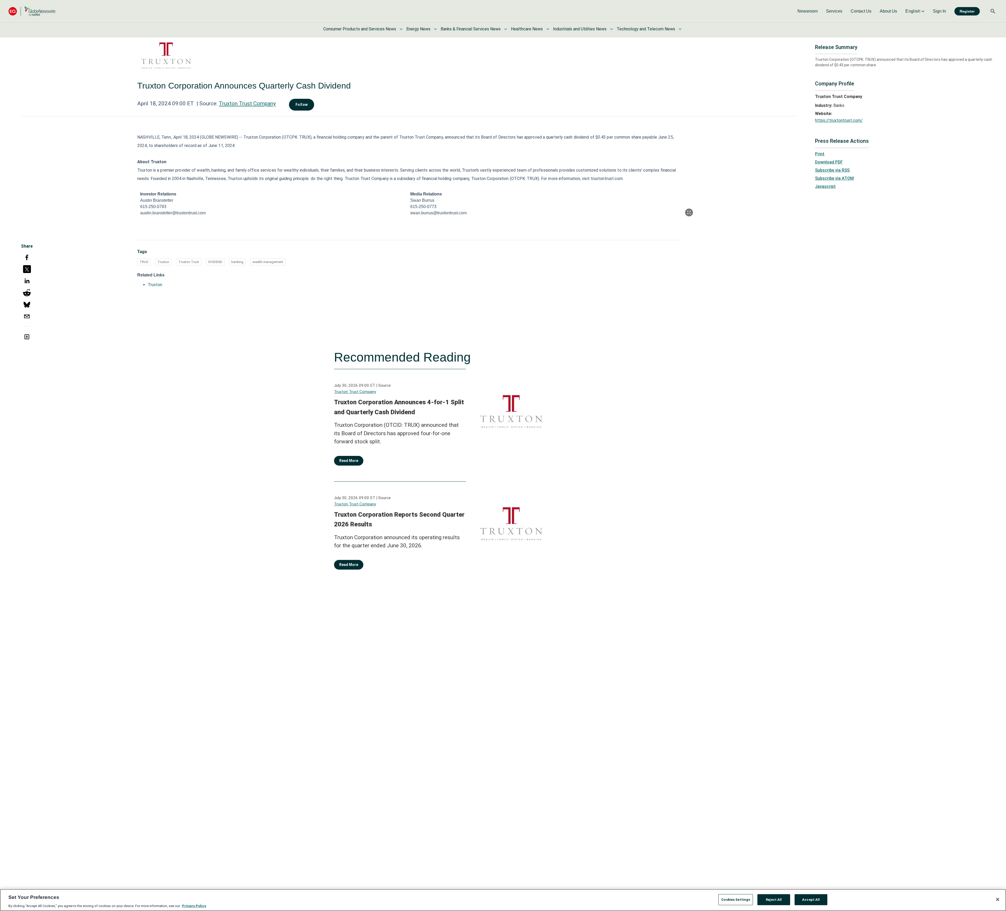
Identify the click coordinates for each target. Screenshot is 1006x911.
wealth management (268, 262)
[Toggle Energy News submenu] (435, 29)
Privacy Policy (194, 906)
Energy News (418, 28)
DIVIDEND (215, 262)
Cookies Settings (735, 899)
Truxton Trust (188, 262)
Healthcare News (527, 28)
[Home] (32, 11)
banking (237, 262)
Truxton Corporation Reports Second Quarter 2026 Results (399, 519)
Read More (348, 461)
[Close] (997, 899)
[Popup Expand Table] (689, 212)
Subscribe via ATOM (834, 178)
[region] (503, 900)
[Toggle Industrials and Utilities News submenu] (611, 29)
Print (819, 153)
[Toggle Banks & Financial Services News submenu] (505, 29)
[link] (807, 11)
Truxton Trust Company (247, 103)
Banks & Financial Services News (471, 28)
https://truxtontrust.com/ (839, 120)
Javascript (825, 186)
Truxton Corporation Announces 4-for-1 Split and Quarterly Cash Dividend (399, 407)
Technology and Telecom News (646, 28)
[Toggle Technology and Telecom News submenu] (680, 29)
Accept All (811, 899)
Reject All (774, 899)
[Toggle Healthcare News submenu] (547, 29)
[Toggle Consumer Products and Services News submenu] (401, 29)
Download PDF (829, 162)
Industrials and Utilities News (579, 28)
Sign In (939, 11)
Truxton (163, 262)
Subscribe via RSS (832, 170)
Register (967, 11)
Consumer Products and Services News (359, 28)
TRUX (144, 262)
